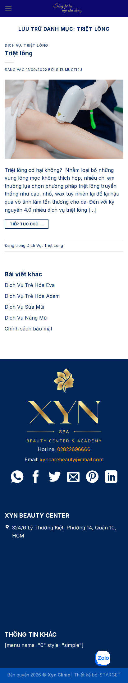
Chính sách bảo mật (28, 328)
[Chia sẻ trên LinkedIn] (111, 478)
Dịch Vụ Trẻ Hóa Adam (32, 296)
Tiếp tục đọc (26, 224)
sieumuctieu (69, 69)
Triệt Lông (36, 45)
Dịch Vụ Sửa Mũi (24, 307)
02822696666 (73, 449)
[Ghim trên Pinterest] (92, 478)
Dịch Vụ (13, 45)
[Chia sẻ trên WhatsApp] (17, 478)
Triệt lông (19, 53)
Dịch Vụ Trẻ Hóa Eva (30, 285)
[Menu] (8, 8)
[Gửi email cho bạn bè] (73, 478)
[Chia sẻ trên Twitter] (54, 478)
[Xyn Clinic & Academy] (68, 8)
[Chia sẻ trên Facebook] (36, 478)
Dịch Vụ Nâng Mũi (26, 318)
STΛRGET (110, 674)
